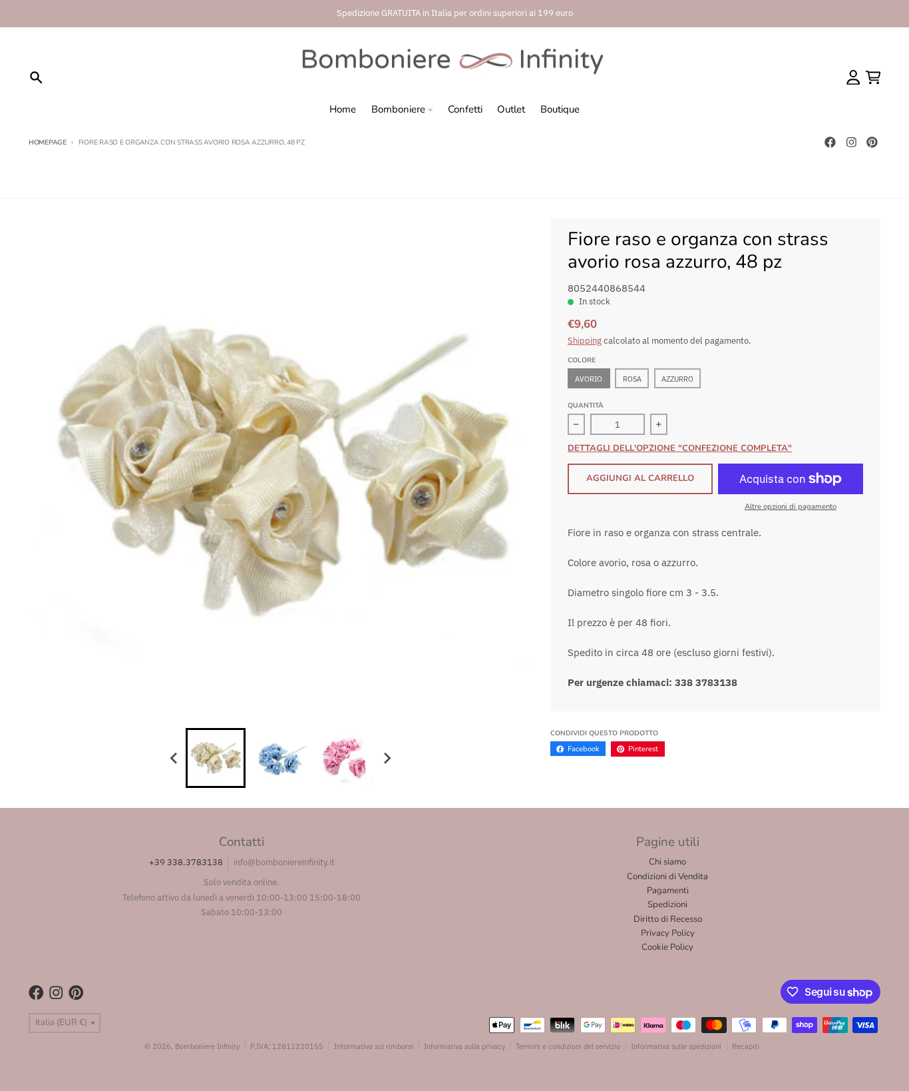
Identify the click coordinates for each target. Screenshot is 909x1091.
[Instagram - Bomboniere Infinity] (851, 143)
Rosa (632, 379)
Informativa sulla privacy (464, 1046)
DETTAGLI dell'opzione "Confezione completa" (680, 449)
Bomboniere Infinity (207, 1046)
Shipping (585, 340)
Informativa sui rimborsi (373, 1046)
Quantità (586, 405)
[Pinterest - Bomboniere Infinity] (872, 143)
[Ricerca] (36, 77)
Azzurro (677, 379)
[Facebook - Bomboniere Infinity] (830, 143)
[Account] (853, 77)
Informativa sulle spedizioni (676, 1046)
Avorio (588, 379)
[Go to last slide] (174, 758)
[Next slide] (386, 758)
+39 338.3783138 (186, 862)
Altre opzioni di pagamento (790, 507)
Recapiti (745, 1046)
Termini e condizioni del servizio (568, 1046)
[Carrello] (873, 77)
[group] (216, 758)
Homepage (48, 142)
